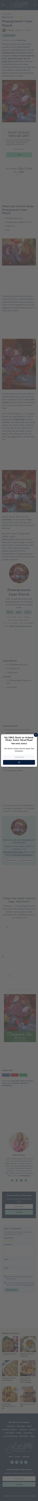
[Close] (36, 735)
